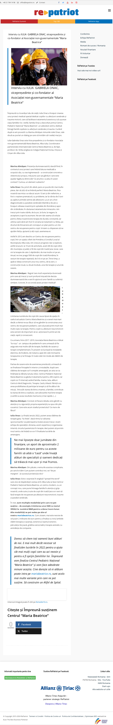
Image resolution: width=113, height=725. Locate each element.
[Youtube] (67, 2)
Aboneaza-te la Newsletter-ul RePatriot (20, 678)
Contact (42, 2)
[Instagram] (76, 2)
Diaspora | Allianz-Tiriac (56, 704)
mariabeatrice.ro (25, 515)
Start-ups (106, 686)
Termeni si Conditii (36, 716)
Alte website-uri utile (101, 689)
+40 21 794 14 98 (9, 2)
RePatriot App (93, 21)
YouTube (106, 680)
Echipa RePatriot (87, 37)
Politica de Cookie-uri (53, 716)
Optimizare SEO (91, 716)
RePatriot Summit (19, 21)
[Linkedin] (72, 2)
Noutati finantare (88, 49)
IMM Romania (104, 683)
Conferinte (85, 34)
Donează (84, 57)
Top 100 (57, 21)
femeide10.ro (41, 602)
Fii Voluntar (85, 53)
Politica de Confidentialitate (72, 716)
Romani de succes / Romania (92, 45)
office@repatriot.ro (27, 2)
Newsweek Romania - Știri (99, 676)
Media (83, 41)
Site (99, 680)
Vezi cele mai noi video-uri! (88, 70)
